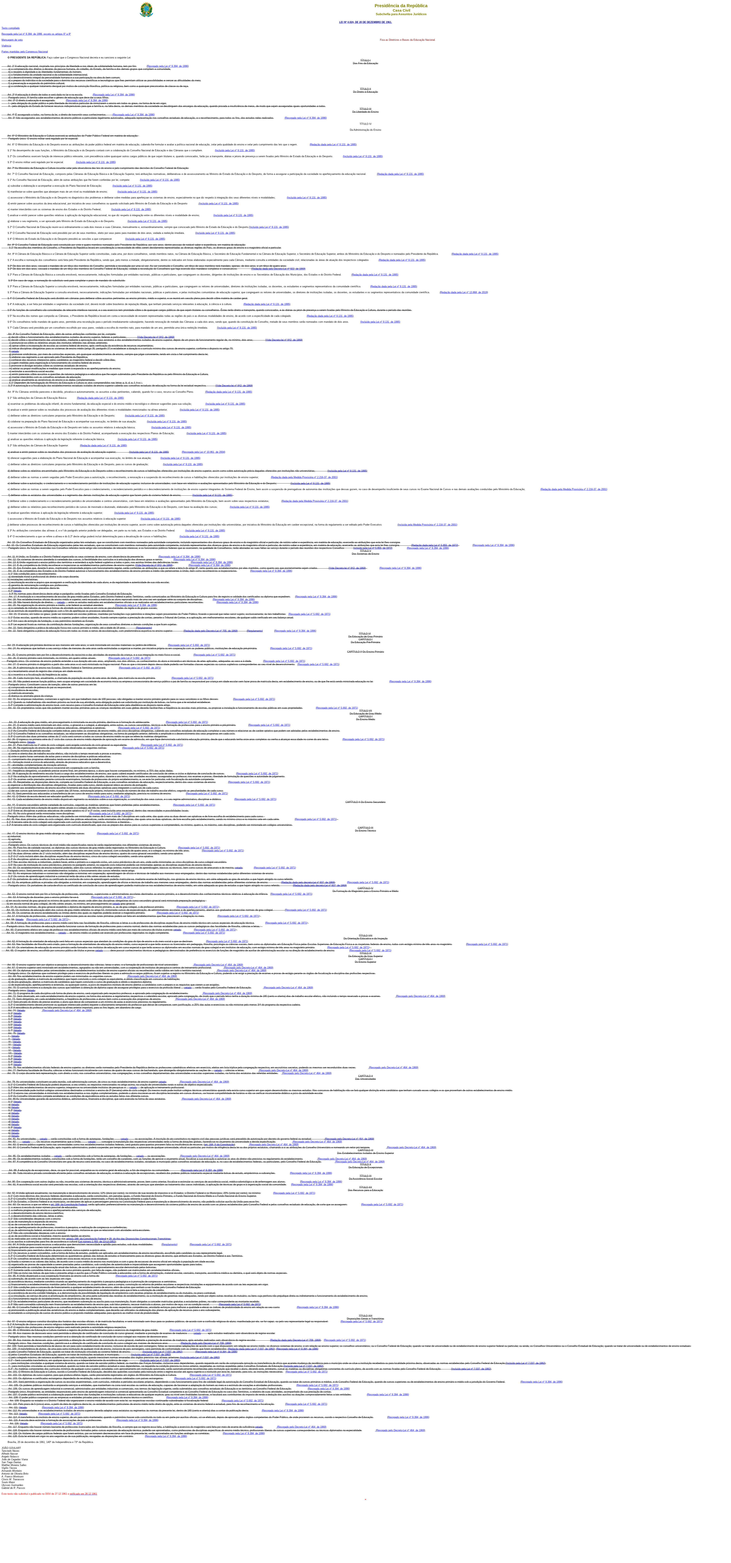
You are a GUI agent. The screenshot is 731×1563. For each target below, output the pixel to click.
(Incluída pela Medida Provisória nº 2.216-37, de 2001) (427, 524)
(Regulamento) (144, 627)
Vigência (6, 45)
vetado (15, 351)
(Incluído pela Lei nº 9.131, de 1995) (235, 150)
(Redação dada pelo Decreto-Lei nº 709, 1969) (295, 1340)
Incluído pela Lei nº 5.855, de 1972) (372, 548)
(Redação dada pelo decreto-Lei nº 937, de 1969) (308, 882)
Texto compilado (11, 28)
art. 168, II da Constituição (219, 1144)
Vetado (17, 590)
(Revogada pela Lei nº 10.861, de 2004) (203, 452)
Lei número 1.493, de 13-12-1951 (97, 1241)
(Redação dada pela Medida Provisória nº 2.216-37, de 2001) (304, 477)
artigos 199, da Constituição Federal (86, 1238)
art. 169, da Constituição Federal (69, 1204)
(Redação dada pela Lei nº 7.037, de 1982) (251, 1348)
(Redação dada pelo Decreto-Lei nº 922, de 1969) (278, 268)
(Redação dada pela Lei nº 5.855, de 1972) (434, 545)
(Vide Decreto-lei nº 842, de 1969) (155, 337)
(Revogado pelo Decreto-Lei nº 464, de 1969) (218, 964)
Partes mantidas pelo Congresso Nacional (25, 51)
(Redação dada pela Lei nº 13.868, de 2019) (464, 292)
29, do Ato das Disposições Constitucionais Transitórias (140, 1238)
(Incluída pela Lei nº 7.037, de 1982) (162, 1351)
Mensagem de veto (12, 39)
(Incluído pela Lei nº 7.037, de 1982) (160, 1360)
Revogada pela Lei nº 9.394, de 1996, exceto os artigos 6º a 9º (36, 34)
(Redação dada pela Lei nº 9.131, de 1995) (333, 144)
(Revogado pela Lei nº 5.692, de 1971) (309, 614)
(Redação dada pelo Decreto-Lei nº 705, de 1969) (211, 630)
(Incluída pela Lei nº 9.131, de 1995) (225, 403)
